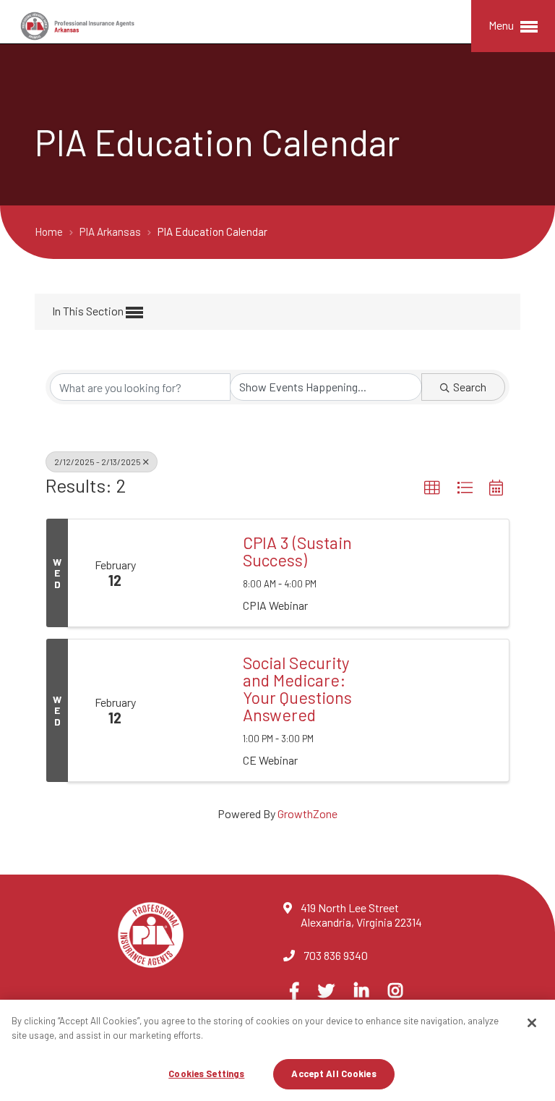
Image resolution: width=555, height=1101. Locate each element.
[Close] (532, 1023)
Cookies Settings (206, 1073)
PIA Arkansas (111, 231)
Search (469, 387)
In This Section (89, 311)
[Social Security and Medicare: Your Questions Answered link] (195, 710)
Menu (502, 25)
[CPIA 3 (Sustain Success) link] (195, 573)
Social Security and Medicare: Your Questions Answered (297, 688)
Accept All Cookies (333, 1073)
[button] (432, 488)
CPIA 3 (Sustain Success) (297, 551)
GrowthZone (307, 813)
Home (50, 231)
